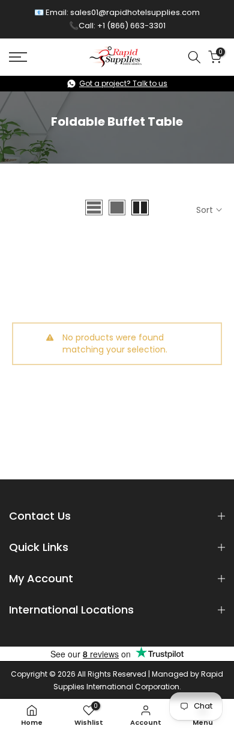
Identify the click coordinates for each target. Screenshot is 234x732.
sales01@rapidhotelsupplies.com (135, 12)
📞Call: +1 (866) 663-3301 (117, 25)
